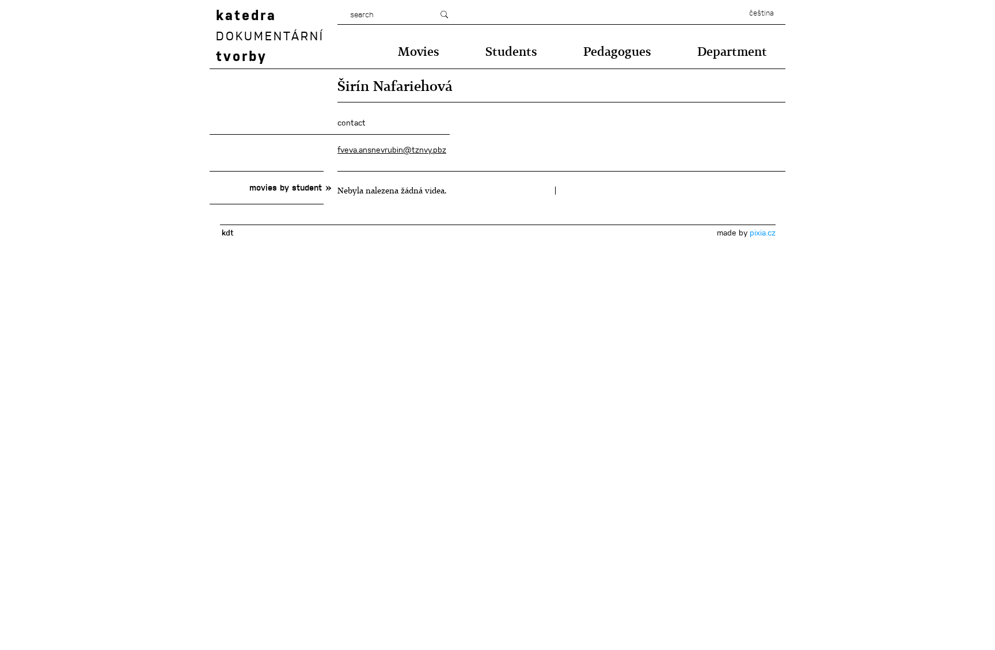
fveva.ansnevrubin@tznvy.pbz (391, 149)
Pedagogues (617, 51)
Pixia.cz (763, 232)
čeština (761, 13)
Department (732, 51)
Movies (418, 51)
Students (511, 51)
